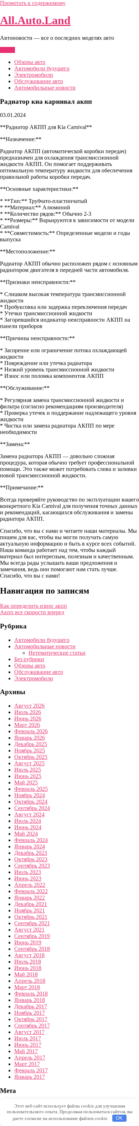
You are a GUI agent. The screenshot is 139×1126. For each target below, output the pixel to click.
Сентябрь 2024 (32, 808)
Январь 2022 (29, 898)
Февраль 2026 (31, 731)
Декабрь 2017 (30, 1006)
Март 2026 (27, 725)
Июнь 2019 (27, 942)
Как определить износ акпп (33, 606)
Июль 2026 (27, 712)
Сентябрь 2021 (32, 923)
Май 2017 (26, 1051)
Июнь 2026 (27, 718)
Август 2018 (29, 955)
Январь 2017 (29, 1077)
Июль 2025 (27, 770)
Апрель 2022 (29, 885)
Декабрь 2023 (30, 853)
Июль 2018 (27, 962)
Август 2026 (29, 706)
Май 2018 (26, 974)
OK (119, 1118)
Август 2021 (29, 930)
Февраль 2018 (31, 994)
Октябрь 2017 (30, 1019)
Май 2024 (26, 834)
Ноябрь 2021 (29, 910)
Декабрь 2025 (30, 744)
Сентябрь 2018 (32, 949)
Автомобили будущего (42, 68)
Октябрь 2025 (30, 757)
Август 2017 (29, 1032)
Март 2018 (27, 987)
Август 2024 (29, 814)
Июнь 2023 (27, 878)
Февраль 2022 (31, 891)
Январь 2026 (29, 738)
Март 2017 (27, 1064)
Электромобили (33, 75)
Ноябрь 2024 (29, 795)
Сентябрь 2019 (32, 936)
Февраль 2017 (31, 1070)
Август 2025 (29, 763)
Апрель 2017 (29, 1058)
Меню (7, 50)
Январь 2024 (29, 846)
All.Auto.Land (35, 20)
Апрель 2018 (29, 981)
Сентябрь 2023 (32, 866)
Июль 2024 (27, 821)
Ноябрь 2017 (29, 1013)
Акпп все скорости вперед (32, 612)
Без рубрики (29, 659)
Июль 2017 (27, 1038)
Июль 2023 (27, 872)
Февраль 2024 (31, 840)
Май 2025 (26, 782)
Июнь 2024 (27, 827)
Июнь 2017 (27, 1045)
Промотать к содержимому (33, 3)
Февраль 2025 (31, 789)
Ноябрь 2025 (29, 750)
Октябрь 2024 (30, 802)
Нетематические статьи (57, 653)
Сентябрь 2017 (32, 1026)
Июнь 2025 (27, 776)
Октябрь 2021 (30, 917)
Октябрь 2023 (30, 859)
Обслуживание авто (38, 81)
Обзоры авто (29, 62)
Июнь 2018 (27, 968)
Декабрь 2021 (30, 904)
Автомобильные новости (45, 88)
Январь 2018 (29, 1000)
